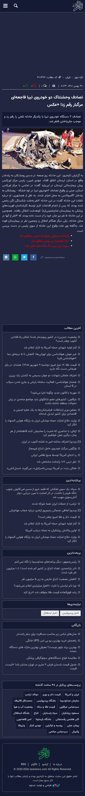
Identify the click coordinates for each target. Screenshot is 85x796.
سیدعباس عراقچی (69, 707)
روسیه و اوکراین (54, 725)
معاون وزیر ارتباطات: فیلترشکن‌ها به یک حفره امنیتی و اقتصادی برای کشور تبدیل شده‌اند (45, 412)
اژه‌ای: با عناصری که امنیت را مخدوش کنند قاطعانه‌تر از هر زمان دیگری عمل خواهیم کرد (43, 433)
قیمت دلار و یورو (52, 694)
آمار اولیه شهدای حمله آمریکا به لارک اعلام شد (50, 347)
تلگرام (34, 764)
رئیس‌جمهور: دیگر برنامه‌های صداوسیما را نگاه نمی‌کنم (46, 561)
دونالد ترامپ (31, 694)
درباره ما (57, 764)
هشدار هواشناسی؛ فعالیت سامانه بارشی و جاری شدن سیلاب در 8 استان (41, 384)
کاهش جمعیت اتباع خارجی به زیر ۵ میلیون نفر (49, 579)
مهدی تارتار (35, 725)
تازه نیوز (42, 6)
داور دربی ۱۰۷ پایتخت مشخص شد (57, 461)
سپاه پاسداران (50, 713)
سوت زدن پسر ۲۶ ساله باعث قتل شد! (46, 246)
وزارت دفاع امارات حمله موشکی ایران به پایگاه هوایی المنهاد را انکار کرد (41, 422)
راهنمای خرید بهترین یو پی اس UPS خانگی (51, 640)
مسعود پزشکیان (70, 713)
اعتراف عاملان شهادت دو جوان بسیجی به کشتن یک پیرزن (43, 375)
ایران (68, 77)
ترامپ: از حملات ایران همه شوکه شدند (54, 503)
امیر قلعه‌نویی (24, 719)
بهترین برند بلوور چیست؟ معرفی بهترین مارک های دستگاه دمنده (43, 649)
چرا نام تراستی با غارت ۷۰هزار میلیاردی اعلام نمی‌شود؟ (45, 585)
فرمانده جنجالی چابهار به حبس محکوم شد (44, 236)
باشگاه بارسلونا (43, 719)
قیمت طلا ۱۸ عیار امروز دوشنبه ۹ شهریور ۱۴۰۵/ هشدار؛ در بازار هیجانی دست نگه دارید (41, 367)
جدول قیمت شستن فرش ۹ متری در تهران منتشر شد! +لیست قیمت (41, 666)
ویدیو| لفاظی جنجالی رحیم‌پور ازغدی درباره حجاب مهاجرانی (43, 510)
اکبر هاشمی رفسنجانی (67, 719)
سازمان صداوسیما (69, 701)
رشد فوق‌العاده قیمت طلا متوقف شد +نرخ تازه (50, 592)
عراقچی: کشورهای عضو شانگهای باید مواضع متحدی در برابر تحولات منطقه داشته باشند (42, 401)
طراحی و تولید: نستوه (40, 786)
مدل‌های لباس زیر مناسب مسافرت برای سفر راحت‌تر (46, 634)
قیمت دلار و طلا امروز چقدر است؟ (57, 517)
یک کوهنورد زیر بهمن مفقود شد (49, 241)
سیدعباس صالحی (58, 732)
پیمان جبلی (73, 725)
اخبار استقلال (50, 613)
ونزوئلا (21, 725)
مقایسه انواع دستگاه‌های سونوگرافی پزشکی (51, 658)
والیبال (75, 732)
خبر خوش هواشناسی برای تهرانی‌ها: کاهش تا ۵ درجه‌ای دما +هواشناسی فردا (42, 356)
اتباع (36, 713)
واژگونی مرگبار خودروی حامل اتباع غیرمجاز (52, 448)
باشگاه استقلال (21, 713)
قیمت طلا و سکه (46, 707)
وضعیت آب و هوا (23, 707)
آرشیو (45, 764)
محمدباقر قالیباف (23, 701)
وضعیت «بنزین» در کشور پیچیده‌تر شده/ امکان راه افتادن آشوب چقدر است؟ (44, 339)
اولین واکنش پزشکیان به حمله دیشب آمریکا (51, 530)
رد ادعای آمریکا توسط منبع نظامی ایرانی (54, 455)
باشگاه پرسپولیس (46, 701)
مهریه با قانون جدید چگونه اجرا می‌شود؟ (54, 392)
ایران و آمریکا (72, 694)
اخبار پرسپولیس (70, 613)
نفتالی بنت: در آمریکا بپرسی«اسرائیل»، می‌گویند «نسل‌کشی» (42, 468)
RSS (23, 764)
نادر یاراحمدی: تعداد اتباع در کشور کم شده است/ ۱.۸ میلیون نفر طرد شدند (42, 570)
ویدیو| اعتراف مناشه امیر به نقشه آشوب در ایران (49, 441)
